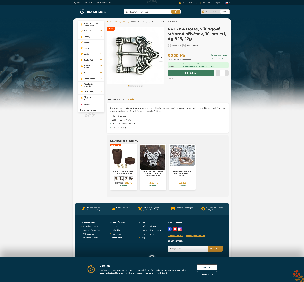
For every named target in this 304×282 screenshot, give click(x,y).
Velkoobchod (88, 234)
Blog (143, 238)
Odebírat (215, 249)
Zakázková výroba (148, 226)
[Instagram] (180, 229)
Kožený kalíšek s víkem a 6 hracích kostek (123, 172)
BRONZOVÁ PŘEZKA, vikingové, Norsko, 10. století (182, 173)
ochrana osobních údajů (156, 273)
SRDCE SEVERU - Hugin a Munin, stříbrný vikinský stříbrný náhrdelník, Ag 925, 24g (153, 174)
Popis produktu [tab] (116, 99)
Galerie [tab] (132, 99)
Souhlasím (207, 267)
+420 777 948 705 (84, 3)
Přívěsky (126, 22)
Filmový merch (147, 234)
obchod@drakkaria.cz (195, 236)
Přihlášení (206, 3)
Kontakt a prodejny (189, 3)
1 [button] (128, 85)
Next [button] (161, 57)
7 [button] (141, 85)
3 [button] (132, 85)
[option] (135, 56)
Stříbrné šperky (115, 22)
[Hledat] (175, 12)
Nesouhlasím (207, 274)
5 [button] (137, 85)
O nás (114, 226)
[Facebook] (170, 229)
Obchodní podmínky (91, 230)
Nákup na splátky (90, 238)
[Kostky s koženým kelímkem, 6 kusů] (126, 178)
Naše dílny (116, 230)
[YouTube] (175, 229)
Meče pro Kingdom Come (151, 230)
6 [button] (139, 85)
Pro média (116, 234)
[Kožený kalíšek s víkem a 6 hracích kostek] (121, 178)
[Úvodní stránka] (107, 22)
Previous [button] (109, 57)
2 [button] (130, 85)
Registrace (219, 3)
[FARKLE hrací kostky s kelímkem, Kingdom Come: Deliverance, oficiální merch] (131, 178)
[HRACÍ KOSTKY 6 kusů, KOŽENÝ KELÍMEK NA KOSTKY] (116, 178)
